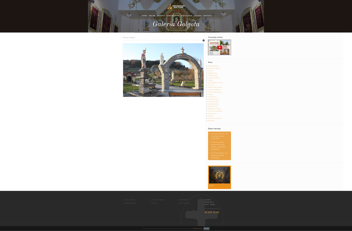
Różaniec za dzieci (215, 118)
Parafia (161, 15)
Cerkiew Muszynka (215, 111)
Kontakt (207, 15)
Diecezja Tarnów (158, 200)
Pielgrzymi (212, 97)
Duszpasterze (213, 66)
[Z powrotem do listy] (203, 40)
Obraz (210, 80)
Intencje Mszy (213, 101)
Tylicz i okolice (129, 200)
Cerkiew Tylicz (213, 99)
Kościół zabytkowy (215, 92)
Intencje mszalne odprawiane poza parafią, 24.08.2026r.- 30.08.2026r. (218, 145)
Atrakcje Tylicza (130, 203)
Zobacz (211, 185)
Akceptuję (206, 228)
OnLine (152, 15)
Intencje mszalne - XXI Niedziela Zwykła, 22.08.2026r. (219, 136)
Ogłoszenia (212, 73)
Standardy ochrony (215, 82)
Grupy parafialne (214, 90)
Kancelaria (186, 15)
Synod (154, 203)
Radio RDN (183, 200)
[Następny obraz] (190, 68)
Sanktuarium (173, 15)
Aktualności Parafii (215, 87)
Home (144, 15)
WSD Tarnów (184, 203)
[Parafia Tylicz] (176, 6)
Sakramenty (212, 75)
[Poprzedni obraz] (137, 68)
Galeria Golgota (214, 68)
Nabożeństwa (213, 104)
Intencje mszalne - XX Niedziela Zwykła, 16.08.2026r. (219, 155)
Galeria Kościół (213, 78)
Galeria (198, 15)
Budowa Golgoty (214, 109)
